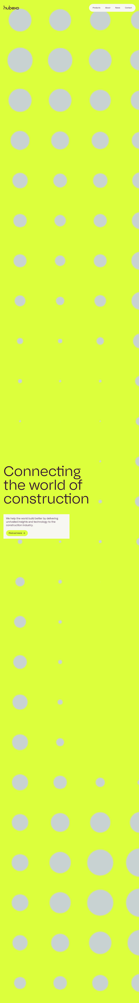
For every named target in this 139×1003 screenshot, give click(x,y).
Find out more (15, 533)
